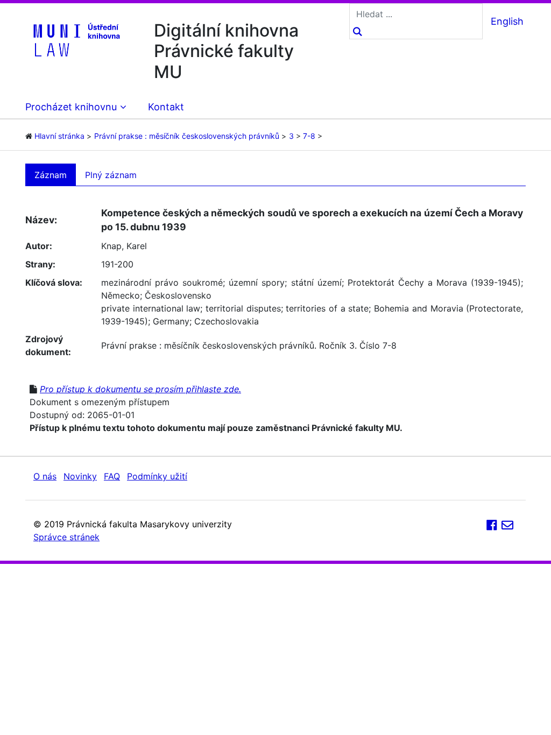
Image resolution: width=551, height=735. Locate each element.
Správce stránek (66, 537)
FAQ (112, 476)
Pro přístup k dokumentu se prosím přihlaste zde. (140, 389)
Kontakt (166, 106)
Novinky (80, 476)
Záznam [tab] (50, 174)
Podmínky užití (157, 476)
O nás (44, 476)
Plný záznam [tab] (111, 174)
